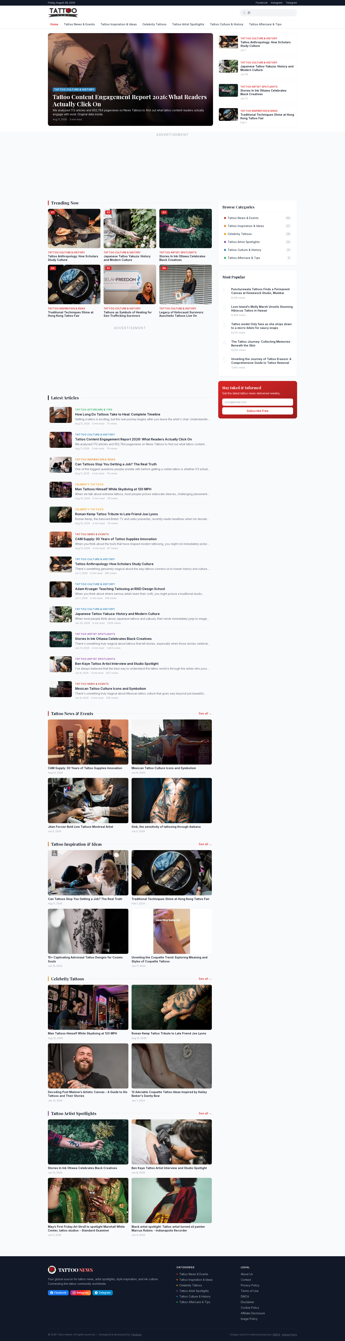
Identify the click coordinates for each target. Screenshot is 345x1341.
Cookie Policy (250, 1307)
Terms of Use (250, 1291)
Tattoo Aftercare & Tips (265, 24)
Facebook (262, 2)
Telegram (291, 2)
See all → (205, 713)
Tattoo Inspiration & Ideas (118, 24)
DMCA (245, 1296)
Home (54, 24)
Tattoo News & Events (79, 24)
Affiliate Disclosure (253, 1313)
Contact (246, 1279)
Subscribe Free (258, 410)
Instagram (277, 2)
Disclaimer (247, 1302)
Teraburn (136, 1334)
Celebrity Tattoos (154, 24)
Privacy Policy (250, 1285)
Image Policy (249, 1318)
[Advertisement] (168, 166)
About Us (247, 1274)
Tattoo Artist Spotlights (188, 24)
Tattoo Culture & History (226, 24)
